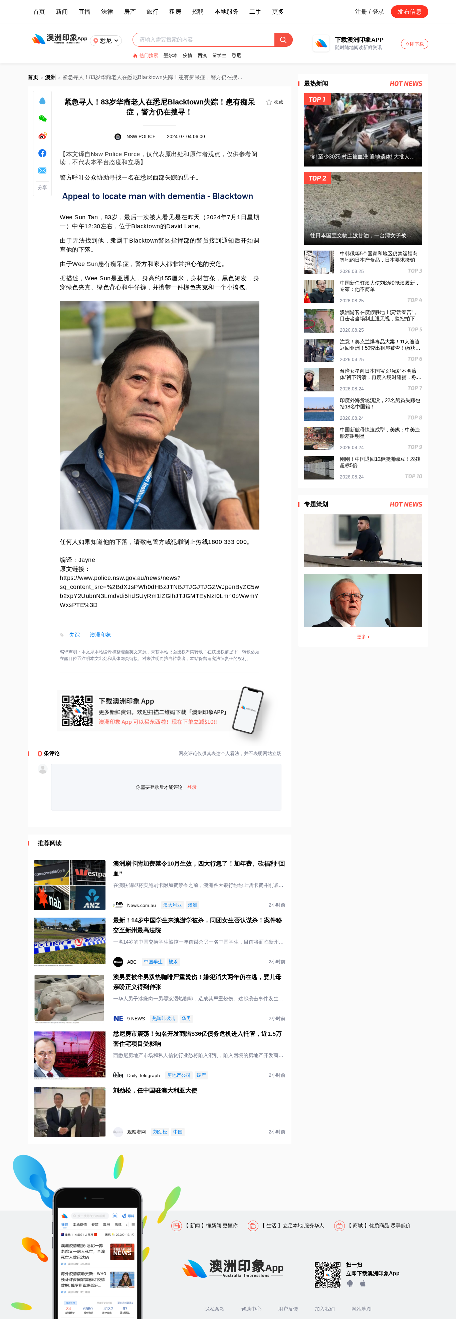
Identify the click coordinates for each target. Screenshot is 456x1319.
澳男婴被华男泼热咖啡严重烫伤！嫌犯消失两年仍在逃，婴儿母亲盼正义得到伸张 (197, 982)
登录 (192, 787)
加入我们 (325, 1309)
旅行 (153, 11)
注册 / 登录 (369, 11)
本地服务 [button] (227, 11)
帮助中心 (251, 1309)
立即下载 (414, 44)
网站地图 (362, 1309)
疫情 (187, 55)
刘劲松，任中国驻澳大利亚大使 (155, 1090)
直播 (84, 11)
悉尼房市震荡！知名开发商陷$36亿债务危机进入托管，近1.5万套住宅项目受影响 (197, 1038)
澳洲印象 (100, 635)
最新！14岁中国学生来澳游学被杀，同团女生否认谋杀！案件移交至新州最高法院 (197, 925)
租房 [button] (175, 11)
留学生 (219, 55)
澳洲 (50, 77)
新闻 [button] (62, 11)
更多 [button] (278, 11)
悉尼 (236, 55)
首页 (39, 11)
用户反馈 (288, 1309)
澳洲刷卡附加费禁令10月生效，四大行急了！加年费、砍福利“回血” (199, 868)
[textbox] (207, 39)
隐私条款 (215, 1309)
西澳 (202, 55)
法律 (107, 11)
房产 (130, 11)
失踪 (74, 635)
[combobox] (207, 39)
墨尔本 (171, 55)
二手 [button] (255, 11)
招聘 (198, 11)
